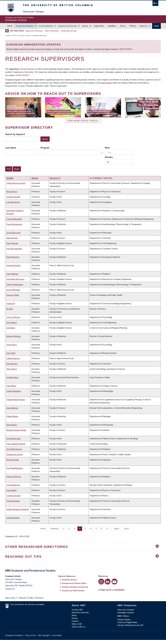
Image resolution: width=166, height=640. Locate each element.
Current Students (46, 26)
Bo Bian (9, 309)
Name (10, 178)
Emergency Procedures (14, 635)
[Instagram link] (101, 581)
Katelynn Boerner (13, 476)
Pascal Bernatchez (14, 224)
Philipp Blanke (12, 416)
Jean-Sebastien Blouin (15, 444)
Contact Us (10, 588)
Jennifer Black (12, 377)
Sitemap (22, 598)
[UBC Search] (155, 3)
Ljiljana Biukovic (13, 358)
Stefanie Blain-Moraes (15, 399)
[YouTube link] (114, 581)
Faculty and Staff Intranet (73, 591)
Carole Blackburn (13, 391)
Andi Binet (10, 328)
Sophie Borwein (13, 518)
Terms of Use (30, 635)
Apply (156, 26)
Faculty (55, 178)
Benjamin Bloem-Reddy (16, 430)
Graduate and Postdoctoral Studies (83, 571)
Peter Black (11, 386)
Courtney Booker (13, 495)
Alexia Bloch (11, 425)
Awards (85, 26)
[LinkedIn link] (107, 581)
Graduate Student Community (75, 587)
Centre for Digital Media (127, 622)
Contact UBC (77, 610)
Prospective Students (24, 26)
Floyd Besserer (12, 257)
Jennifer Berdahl (13, 197)
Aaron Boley (11, 490)
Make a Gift (77, 624)
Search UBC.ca (78, 627)
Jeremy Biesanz (13, 317)
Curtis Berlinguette (14, 219)
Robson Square (124, 619)
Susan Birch (11, 345)
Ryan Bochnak (12, 460)
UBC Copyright (43, 635)
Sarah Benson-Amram (15, 183)
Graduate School (10, 35)
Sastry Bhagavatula (14, 284)
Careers (75, 621)
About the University (80, 612)
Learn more (22, 75)
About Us (143, 26)
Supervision (99, 26)
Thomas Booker (13, 501)
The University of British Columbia (10, 7)
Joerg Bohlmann (13, 485)
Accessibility (56, 635)
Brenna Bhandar (13, 290)
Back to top (10, 598)
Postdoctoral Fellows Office (74, 583)
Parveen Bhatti (12, 295)
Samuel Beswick (13, 265)
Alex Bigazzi (11, 322)
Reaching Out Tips (69, 31)
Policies (133, 26)
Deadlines (112, 26)
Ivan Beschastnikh (14, 249)
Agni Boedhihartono (14, 468)
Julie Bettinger (12, 274)
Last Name (10, 148)
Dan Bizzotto (11, 364)
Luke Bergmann (13, 202)
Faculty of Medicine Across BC (130, 625)
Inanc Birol (10, 353)
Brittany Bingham (13, 336)
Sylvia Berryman (13, 233)
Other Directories (52, 31)
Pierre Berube (12, 243)
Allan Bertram (12, 238)
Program (44, 148)
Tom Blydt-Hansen (14, 449)
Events (75, 618)
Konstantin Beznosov (15, 279)
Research (39, 598)
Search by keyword (15, 134)
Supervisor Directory (34, 31)
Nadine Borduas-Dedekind (17, 509)
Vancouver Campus (125, 610)
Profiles (30, 598)
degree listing (106, 83)
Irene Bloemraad (13, 438)
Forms (123, 26)
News (74, 615)
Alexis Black (11, 369)
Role (107, 148)
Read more (125, 49)
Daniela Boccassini (14, 454)
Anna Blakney (12, 408)
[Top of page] (7, 31)
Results (109, 157)
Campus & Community (67, 26)
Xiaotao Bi (10, 303)
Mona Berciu (11, 191)
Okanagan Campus (125, 612)
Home (9, 26)
